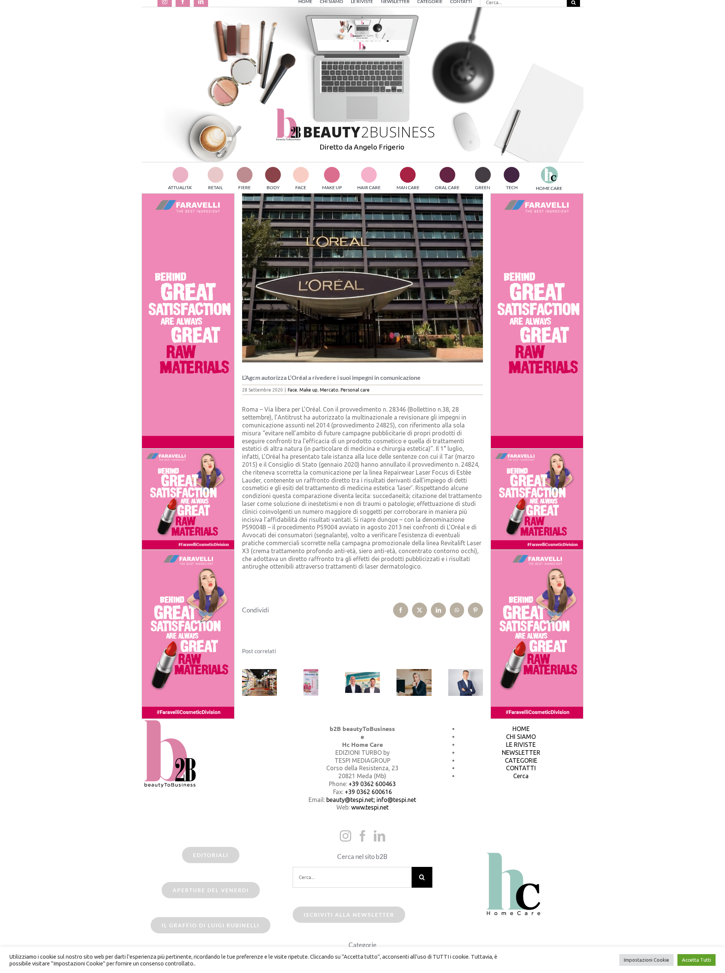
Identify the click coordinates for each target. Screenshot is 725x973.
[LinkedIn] (379, 836)
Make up (308, 389)
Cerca (521, 776)
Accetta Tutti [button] (696, 959)
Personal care (355, 389)
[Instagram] (345, 836)
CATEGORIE (521, 760)
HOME (521, 728)
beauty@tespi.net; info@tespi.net (371, 799)
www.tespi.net (370, 807)
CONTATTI (521, 768)
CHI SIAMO (521, 736)
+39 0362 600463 (372, 783)
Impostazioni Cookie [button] (646, 959)
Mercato (329, 389)
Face (292, 389)
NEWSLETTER (521, 752)
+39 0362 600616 (368, 791)
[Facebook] (362, 836)
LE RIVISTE (521, 744)
